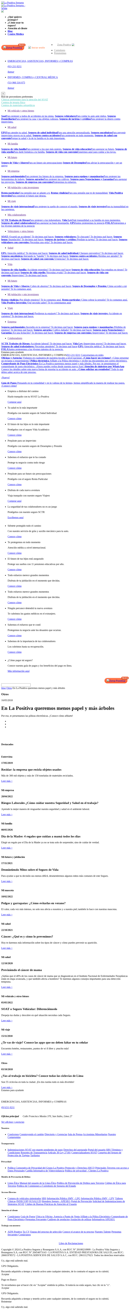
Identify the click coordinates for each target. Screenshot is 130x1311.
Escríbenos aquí (15, 517)
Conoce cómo (15, 418)
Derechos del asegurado (75, 1149)
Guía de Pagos (28, 1216)
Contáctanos (14, 1216)
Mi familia (13, 143)
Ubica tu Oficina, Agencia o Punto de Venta (58, 1216)
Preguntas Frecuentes (36, 1219)
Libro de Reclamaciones (71, 1243)
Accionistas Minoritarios (95, 1134)
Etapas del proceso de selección (46, 1231)
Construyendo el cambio (32, 1134)
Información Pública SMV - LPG (63, 1198)
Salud (10, 247)
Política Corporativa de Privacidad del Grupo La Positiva (36, 1167)
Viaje (10, 308)
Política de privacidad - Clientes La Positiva (86, 1170)
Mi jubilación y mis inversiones (23, 187)
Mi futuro (12, 157)
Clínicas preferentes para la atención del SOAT (24, 99)
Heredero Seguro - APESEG (56, 1201)
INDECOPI (22, 1201)
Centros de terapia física (13, 102)
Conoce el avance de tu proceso (78, 1231)
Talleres (119, 1198)
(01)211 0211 (8, 1107)
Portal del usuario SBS (99, 1149)
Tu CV (26, 1231)
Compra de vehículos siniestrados (24, 1198)
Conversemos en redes (92, 355)
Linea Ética (13, 1183)
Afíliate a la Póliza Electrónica (95, 1216)
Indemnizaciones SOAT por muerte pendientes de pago (35, 1149)
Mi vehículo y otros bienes (21, 110)
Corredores (59, 50)
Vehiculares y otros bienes (21, 231)
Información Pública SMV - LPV (97, 1198)
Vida (10, 264)
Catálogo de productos (58, 1219)
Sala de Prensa (75, 1134)
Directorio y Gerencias (56, 1134)
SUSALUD (35, 1201)
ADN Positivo (15, 1231)
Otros (9, 688)
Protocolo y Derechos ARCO (80, 1167)
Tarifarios (35, 1155)
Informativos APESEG (103, 1219)
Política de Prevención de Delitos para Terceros (80, 1183)
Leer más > (7, 781)
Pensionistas (60, 53)
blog (3, 688)
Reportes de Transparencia (34, 1152)
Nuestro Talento (103, 1231)
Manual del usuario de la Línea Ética (38, 1183)
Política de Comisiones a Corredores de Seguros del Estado (46, 1186)
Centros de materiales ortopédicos (18, 105)
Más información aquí (18, 671)
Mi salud (12, 127)
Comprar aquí (14, 402)
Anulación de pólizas (80, 1219)
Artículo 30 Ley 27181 (59, 1152)
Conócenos (13, 1134)
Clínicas (12, 1201)
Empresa (12, 321)
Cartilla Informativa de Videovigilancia (44, 1170)
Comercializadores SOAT (84, 1152)
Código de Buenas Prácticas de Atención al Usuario (51, 1204)
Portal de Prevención (81, 1201)
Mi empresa (13, 171)
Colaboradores (15, 338)
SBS (44, 1198)
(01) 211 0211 (73, 355)
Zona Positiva (64, 44)
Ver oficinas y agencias (12, 1122)
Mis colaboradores (17, 214)
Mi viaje (12, 201)
